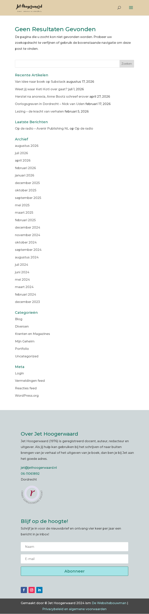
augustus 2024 (27, 257)
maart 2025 (24, 212)
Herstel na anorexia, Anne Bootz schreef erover (52, 96)
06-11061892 (30, 474)
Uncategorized (26, 356)
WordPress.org (27, 395)
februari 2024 (25, 294)
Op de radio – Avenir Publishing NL (42, 128)
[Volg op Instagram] (32, 590)
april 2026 (22, 160)
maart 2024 (24, 287)
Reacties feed (26, 388)
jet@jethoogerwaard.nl (39, 468)
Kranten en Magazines (32, 334)
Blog (18, 319)
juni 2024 (22, 272)
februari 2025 (25, 220)
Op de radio (84, 128)
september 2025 (28, 198)
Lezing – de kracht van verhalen (39, 111)
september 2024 (28, 250)
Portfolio (22, 349)
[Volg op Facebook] (24, 590)
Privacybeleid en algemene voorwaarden (74, 609)
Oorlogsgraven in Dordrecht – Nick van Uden (50, 104)
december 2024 (27, 227)
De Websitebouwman (109, 603)
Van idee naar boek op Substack (40, 81)
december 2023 (27, 302)
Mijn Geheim (25, 341)
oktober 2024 (26, 242)
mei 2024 (22, 279)
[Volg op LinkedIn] (39, 590)
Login (19, 373)
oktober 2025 (25, 190)
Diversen (22, 326)
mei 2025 (22, 205)
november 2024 (27, 235)
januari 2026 (24, 175)
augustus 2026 (26, 146)
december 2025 (27, 183)
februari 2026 (25, 168)
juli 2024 (21, 265)
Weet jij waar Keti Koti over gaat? (41, 89)
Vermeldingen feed (30, 381)
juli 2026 (21, 153)
